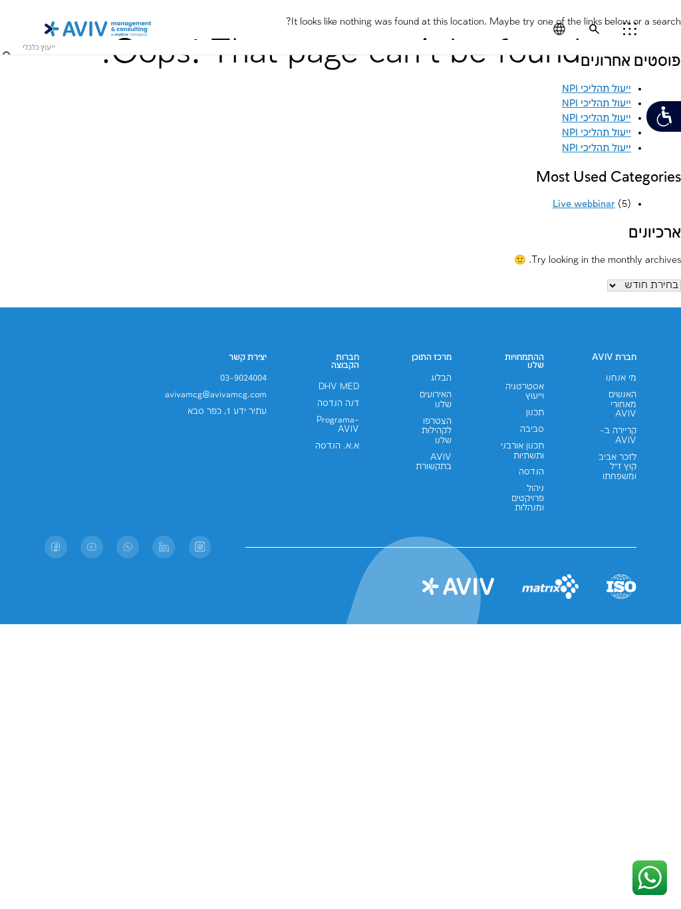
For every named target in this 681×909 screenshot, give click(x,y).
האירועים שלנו (436, 400)
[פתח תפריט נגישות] (663, 116)
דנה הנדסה (338, 403)
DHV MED (339, 387)
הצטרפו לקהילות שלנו (437, 431)
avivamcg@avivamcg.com (216, 395)
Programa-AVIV (338, 425)
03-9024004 (243, 378)
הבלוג (441, 378)
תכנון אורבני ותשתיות (522, 451)
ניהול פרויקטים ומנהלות (527, 498)
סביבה (532, 429)
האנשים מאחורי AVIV (622, 405)
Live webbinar (584, 204)
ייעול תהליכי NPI (596, 118)
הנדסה (531, 472)
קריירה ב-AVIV (618, 436)
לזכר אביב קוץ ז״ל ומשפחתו (617, 467)
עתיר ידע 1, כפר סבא (227, 411)
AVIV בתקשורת (434, 462)
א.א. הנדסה (337, 446)
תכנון (535, 413)
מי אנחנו (621, 378)
